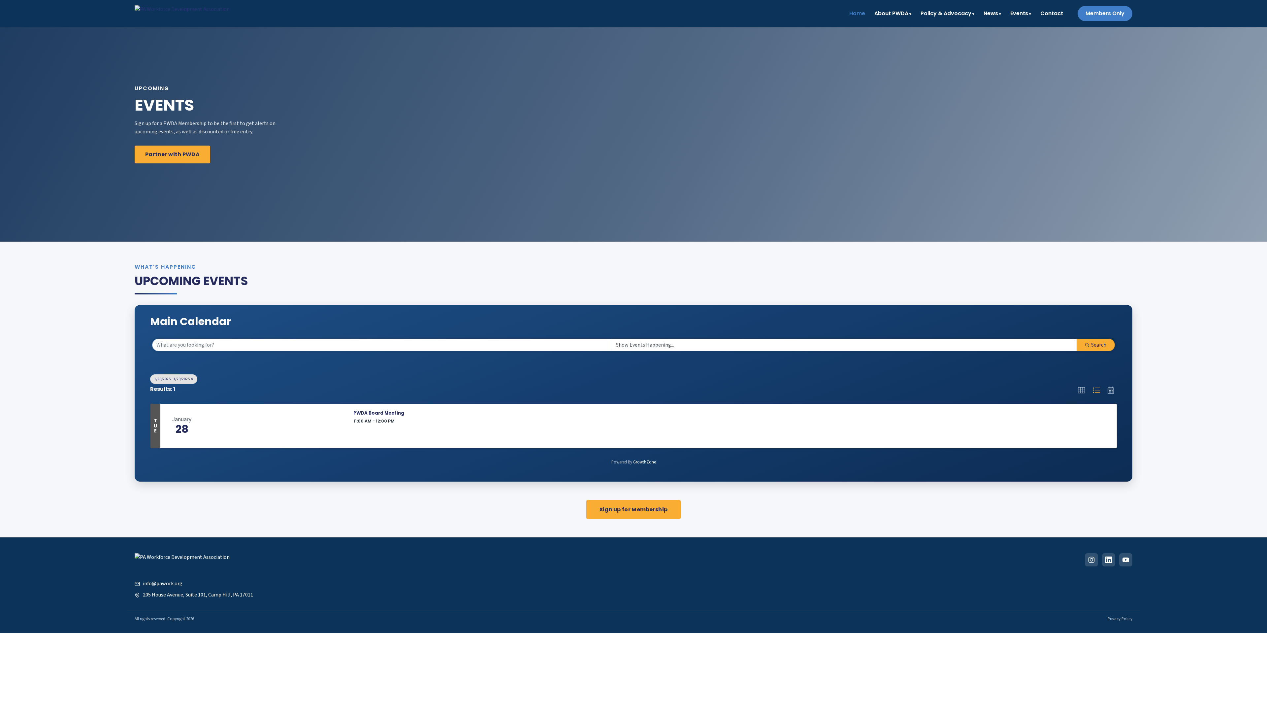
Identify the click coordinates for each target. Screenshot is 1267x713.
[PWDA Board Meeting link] (275, 426)
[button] (1081, 390)
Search (1098, 345)
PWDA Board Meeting (378, 413)
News (991, 13)
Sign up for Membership (634, 509)
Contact (1051, 13)
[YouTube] (1125, 559)
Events (1019, 13)
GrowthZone (644, 462)
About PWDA (891, 13)
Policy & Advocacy (946, 13)
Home (857, 13)
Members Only (1105, 13)
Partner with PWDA (172, 154)
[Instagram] (1091, 559)
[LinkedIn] (1108, 559)
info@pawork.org (162, 583)
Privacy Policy (1120, 619)
